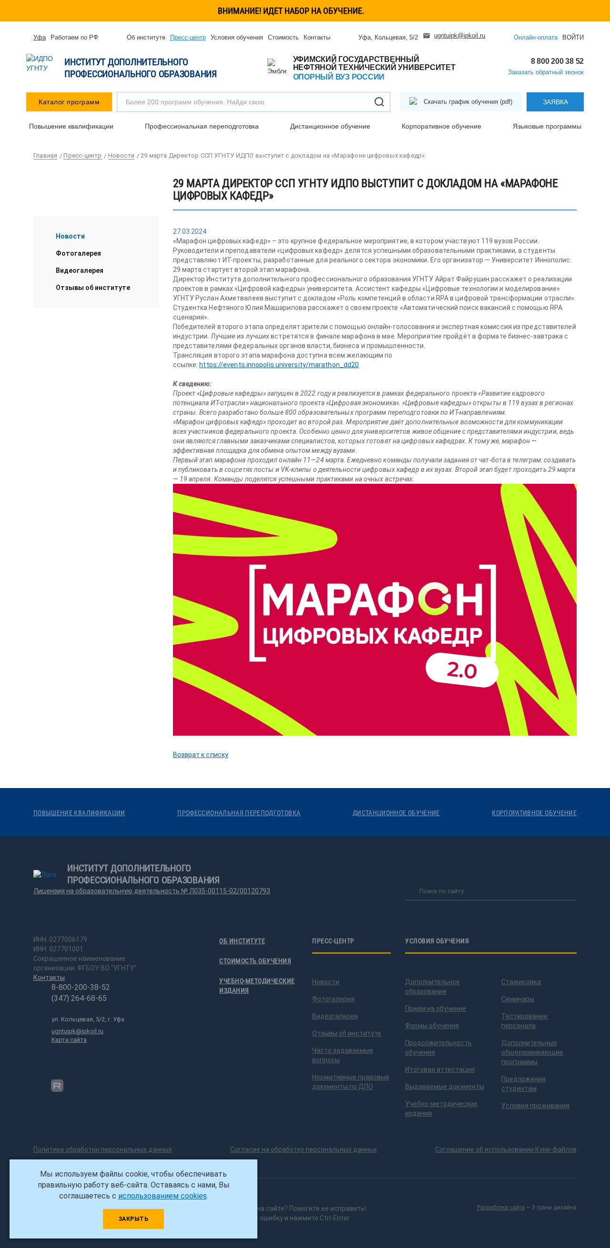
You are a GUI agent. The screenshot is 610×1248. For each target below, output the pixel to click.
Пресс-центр (188, 37)
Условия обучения (237, 37)
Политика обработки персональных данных (102, 1149)
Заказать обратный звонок (546, 72)
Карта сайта (69, 1039)
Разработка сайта (501, 1207)
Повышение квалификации (71, 126)
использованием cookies (162, 1195)
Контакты (317, 37)
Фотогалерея (78, 253)
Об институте (146, 37)
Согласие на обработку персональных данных (303, 1149)
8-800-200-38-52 (80, 987)
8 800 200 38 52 (557, 61)
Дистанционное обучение (330, 126)
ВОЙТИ (573, 37)
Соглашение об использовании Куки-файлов (506, 1149)
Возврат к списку (201, 755)
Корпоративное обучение (441, 126)
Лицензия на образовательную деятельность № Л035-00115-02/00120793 (151, 891)
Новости (70, 236)
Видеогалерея (79, 270)
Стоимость (283, 37)
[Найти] (379, 102)
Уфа (39, 37)
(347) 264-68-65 (79, 998)
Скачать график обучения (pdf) (468, 101)
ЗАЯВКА (555, 102)
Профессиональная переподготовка (202, 126)
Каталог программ (69, 102)
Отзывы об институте (93, 287)
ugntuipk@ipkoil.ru (459, 35)
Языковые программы (547, 126)
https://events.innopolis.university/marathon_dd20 (279, 365)
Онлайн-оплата (536, 37)
